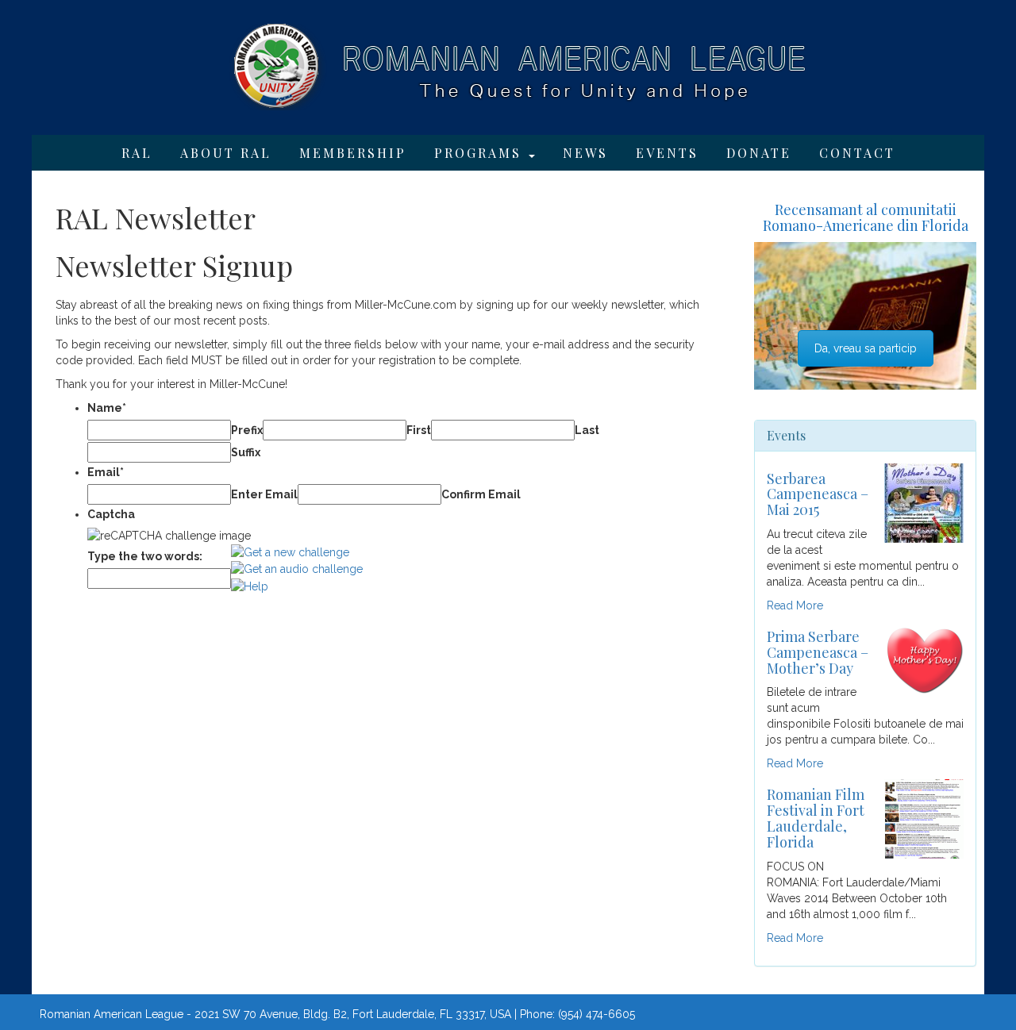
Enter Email (264, 494)
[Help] (249, 584)
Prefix (247, 430)
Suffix (245, 452)
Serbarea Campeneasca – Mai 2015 (817, 494)
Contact (857, 152)
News (585, 152)
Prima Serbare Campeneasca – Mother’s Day (817, 652)
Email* (105, 472)
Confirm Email (481, 494)
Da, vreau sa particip (865, 348)
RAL (136, 152)
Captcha (111, 514)
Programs (480, 152)
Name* (106, 408)
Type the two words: (144, 556)
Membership (352, 152)
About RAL (225, 152)
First (418, 430)
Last (587, 430)
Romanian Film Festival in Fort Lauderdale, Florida (815, 818)
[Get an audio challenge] (297, 568)
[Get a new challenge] (290, 551)
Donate (758, 152)
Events (667, 152)
